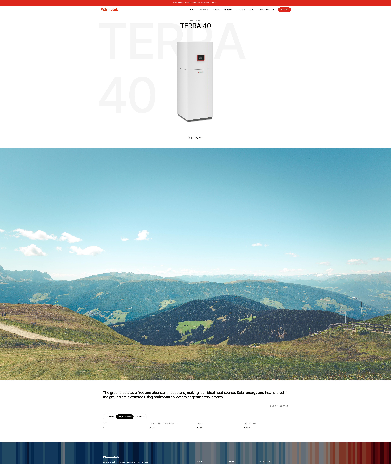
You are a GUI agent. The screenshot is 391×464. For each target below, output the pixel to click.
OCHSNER (228, 10)
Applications (264, 461)
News (252, 10)
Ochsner (231, 461)
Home (192, 10)
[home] (109, 9)
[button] (216, 9)
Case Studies (203, 10)
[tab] (109, 416)
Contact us (284, 9)
